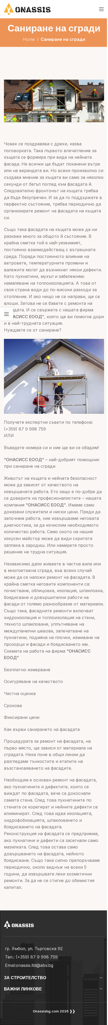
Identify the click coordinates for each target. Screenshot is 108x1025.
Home (29, 39)
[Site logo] (34, 8)
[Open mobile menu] (101, 9)
